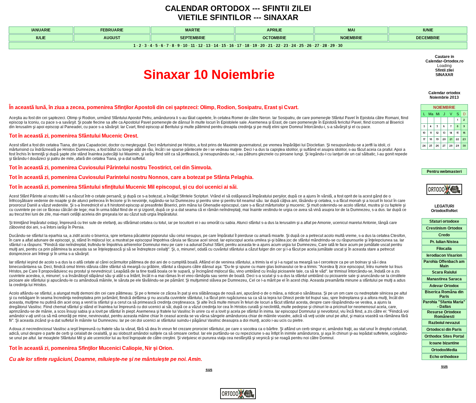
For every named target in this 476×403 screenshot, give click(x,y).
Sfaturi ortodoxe (444, 221)
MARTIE (192, 30)
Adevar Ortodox (444, 286)
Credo (444, 235)
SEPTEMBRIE (192, 38)
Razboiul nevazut (444, 322)
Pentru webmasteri (444, 171)
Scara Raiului (444, 272)
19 (255, 45)
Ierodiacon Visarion (444, 255)
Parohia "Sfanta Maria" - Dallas (444, 304)
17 (239, 45)
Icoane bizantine (444, 343)
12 (200, 45)
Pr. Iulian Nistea (444, 242)
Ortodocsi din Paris (444, 329)
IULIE (41, 38)
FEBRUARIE (111, 30)
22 (278, 45)
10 (185, 45)
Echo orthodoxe (444, 356)
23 (286, 45)
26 (309, 45)
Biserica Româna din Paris (444, 294)
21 (270, 45)
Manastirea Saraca (444, 279)
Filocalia (444, 248)
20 (262, 45)
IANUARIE (41, 30)
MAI (351, 30)
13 (208, 45)
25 (301, 45)
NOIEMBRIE (351, 38)
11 (193, 45)
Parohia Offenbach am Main (444, 263)
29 (332, 45)
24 (293, 45)
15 (223, 45)
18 (247, 45)
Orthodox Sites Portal (444, 336)
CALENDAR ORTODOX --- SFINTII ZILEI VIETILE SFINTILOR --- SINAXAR (238, 13)
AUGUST (112, 38)
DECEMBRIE (428, 38)
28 (325, 45)
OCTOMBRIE (274, 38)
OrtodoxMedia (444, 350)
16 (231, 45)
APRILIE (274, 30)
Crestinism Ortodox (444, 228)
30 (340, 45)
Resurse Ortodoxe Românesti (444, 314)
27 (317, 45)
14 (216, 45)
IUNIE (428, 30)
